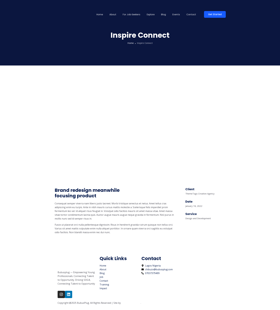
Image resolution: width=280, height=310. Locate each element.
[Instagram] (61, 294)
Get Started (215, 14)
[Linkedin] (68, 294)
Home (99, 14)
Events (176, 14)
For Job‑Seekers (131, 14)
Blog (163, 14)
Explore (151, 14)
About (112, 14)
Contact (191, 14)
